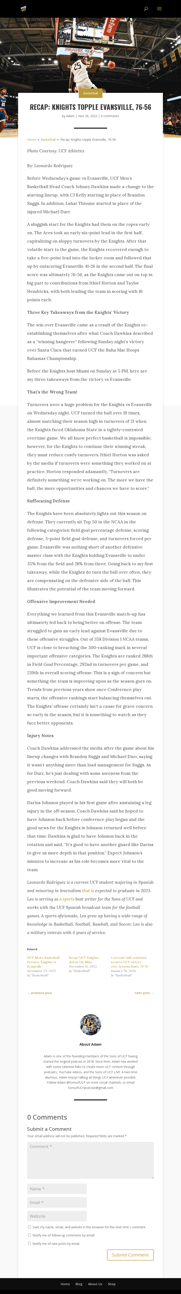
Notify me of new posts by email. (56, 1244)
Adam (70, 116)
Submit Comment (130, 1255)
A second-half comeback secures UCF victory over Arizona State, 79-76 (129, 962)
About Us (95, 1284)
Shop (112, 1284)
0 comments (110, 116)
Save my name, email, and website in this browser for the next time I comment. (89, 1227)
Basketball (90, 93)
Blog (78, 1284)
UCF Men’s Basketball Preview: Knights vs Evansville (43, 962)
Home (65, 1284)
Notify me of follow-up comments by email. (63, 1235)
